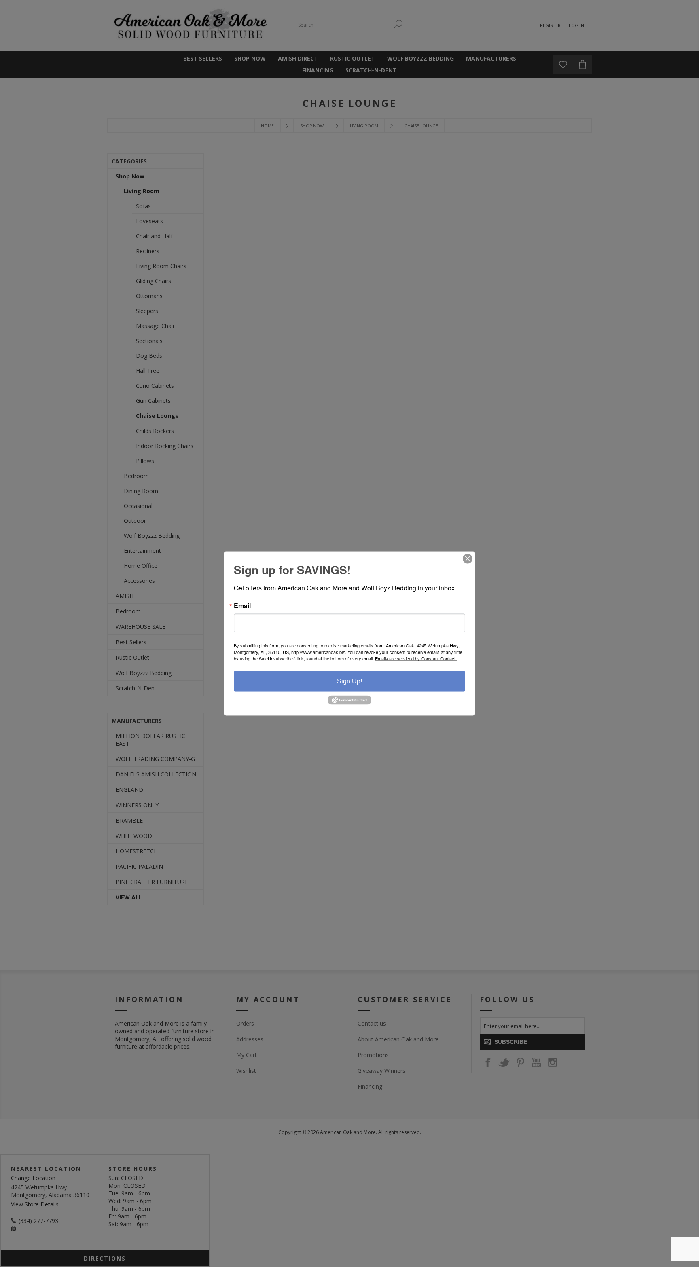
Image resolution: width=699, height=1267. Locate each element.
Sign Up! (349, 680)
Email (242, 605)
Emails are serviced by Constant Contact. (416, 658)
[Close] (467, 558)
